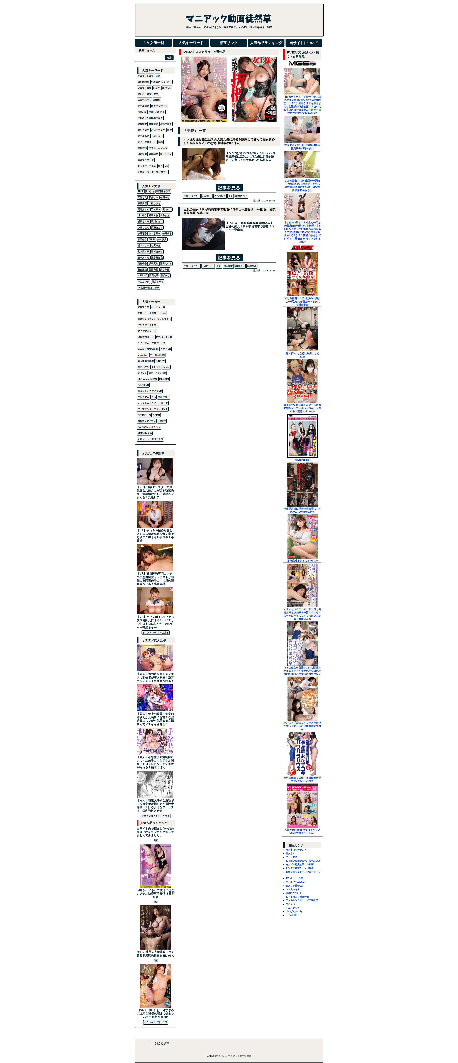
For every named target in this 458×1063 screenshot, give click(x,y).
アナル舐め (143, 136)
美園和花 (153, 269)
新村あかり (157, 251)
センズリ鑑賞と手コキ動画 (300, 864)
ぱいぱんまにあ (294, 911)
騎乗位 (157, 99)
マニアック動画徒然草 (239, 1056)
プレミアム (143, 397)
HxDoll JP (291, 915)
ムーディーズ (158, 307)
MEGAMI (164, 379)
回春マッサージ (159, 105)
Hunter (166, 367)
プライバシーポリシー (162, 1047)
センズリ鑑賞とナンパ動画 (300, 868)
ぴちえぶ (290, 904)
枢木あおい (241, 196)
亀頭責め (153, 124)
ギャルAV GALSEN (296, 881)
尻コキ (156, 87)
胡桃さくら (143, 221)
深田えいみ (166, 263)
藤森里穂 (142, 269)
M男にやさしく (294, 893)
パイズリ (167, 82)
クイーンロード (160, 403)
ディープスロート (147, 142)
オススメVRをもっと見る (155, 632)
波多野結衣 (157, 257)
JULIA (152, 239)
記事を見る (229, 187)
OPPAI (156, 415)
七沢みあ (155, 245)
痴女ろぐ (290, 853)
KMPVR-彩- (153, 349)
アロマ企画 (143, 307)
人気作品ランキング (266, 43)
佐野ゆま (167, 233)
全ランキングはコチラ (155, 1022)
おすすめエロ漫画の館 (297, 896)
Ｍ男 (157, 75)
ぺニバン (142, 112)
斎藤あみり (157, 227)
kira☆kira (143, 355)
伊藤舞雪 (142, 203)
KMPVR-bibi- (145, 433)
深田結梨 (228, 266)
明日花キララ (163, 191)
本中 (151, 373)
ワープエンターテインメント (153, 409)
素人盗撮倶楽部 (146, 361)
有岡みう (164, 197)
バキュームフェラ (158, 148)
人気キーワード (191, 43)
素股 (169, 129)
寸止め (141, 117)
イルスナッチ (293, 907)
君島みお (153, 215)
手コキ (141, 75)
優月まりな (158, 281)
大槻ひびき (154, 203)
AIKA (140, 191)
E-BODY (160, 361)
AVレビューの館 (294, 878)
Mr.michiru (144, 403)
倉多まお (164, 215)
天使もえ (142, 197)
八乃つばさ (220, 196)
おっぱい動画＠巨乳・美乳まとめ (303, 860)
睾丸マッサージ (146, 160)
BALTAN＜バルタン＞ (149, 427)
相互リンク (229, 43)
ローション (166, 154)
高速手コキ (166, 124)
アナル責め (143, 105)
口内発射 (142, 154)
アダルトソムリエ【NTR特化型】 (303, 900)
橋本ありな (143, 257)
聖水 (156, 94)
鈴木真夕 (162, 239)
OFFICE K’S (144, 415)
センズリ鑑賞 (145, 94)
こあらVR (166, 349)
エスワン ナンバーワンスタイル (154, 319)
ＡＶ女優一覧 (153, 43)
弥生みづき (143, 281)
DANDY (162, 421)
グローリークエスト (148, 313)
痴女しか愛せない (295, 885)
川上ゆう (142, 215)
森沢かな (165, 275)
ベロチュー (208, 266)
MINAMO (142, 275)
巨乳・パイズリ (192, 196)
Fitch (163, 313)
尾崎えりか (143, 209)
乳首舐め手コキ (155, 117)
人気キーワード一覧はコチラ (153, 172)
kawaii (141, 349)
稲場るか (240, 266)
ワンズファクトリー (148, 325)
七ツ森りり (143, 251)
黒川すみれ (157, 221)
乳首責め (155, 82)
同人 (160, 166)
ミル (153, 397)
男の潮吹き (143, 82)
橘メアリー (143, 245)
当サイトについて (303, 43)
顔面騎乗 (153, 154)
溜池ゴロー (163, 397)
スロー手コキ (158, 129)
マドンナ (142, 373)
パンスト (160, 112)
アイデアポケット (147, 331)
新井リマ (153, 197)
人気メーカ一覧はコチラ (150, 439)
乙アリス (155, 209)
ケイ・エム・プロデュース (151, 343)
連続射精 (142, 148)
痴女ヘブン (143, 367)
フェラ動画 (291, 857)
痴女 (149, 87)
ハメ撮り (207, 196)
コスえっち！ (293, 889)
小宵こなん (143, 227)
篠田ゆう (142, 239)
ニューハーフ (145, 99)
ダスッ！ (155, 367)
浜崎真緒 (153, 263)
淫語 (160, 142)
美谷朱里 (164, 269)
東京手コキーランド (296, 849)
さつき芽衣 (154, 233)
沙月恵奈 (142, 233)
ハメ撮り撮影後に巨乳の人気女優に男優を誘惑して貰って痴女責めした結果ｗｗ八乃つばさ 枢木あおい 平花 (229, 141)
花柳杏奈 (142, 263)
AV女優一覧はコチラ (148, 287)
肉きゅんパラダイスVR (150, 391)
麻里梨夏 (252, 266)
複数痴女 (142, 124)
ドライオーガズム (147, 166)
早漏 (151, 112)
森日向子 (154, 275)
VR (166, 166)
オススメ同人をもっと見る (156, 816)
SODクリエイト (146, 337)
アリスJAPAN (157, 355)
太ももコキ (143, 129)
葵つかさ (149, 191)
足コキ (150, 75)
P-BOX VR (143, 385)
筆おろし (166, 87)
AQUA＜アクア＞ (147, 421)
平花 (230, 196)
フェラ (141, 87)
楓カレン (167, 209)
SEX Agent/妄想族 (147, 379)
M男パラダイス (164, 337)
